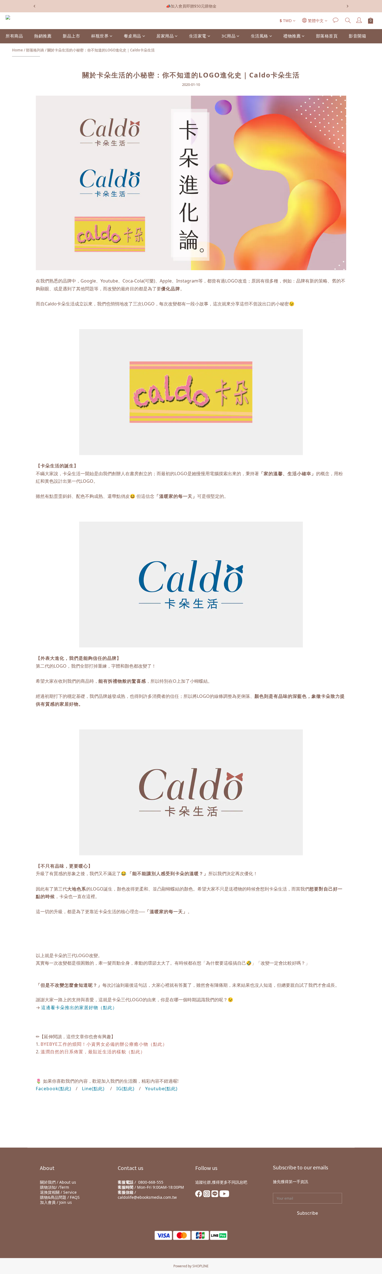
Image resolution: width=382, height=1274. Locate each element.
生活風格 (259, 36)
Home (17, 50)
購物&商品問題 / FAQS (60, 1197)
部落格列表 (35, 50)
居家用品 (165, 36)
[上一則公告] (34, 6)
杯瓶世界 (100, 36)
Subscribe (307, 1213)
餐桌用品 (132, 36)
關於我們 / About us (58, 1182)
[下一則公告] (347, 6)
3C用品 (228, 36)
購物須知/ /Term (54, 1187)
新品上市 (71, 36)
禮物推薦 (292, 36)
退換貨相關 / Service (58, 1192)
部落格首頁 (327, 36)
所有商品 (14, 36)
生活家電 (197, 36)
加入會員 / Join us (56, 1202)
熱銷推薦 (42, 36)
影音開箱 (357, 36)
